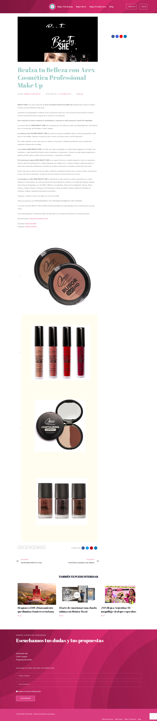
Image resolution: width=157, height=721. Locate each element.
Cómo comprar (21, 657)
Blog (81, 94)
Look (30, 547)
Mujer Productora (130, 719)
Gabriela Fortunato (32, 94)
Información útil (22, 653)
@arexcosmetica (31, 223)
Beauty (21, 547)
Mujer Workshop (107, 719)
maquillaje (40, 547)
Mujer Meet (119, 719)
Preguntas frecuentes (24, 660)
